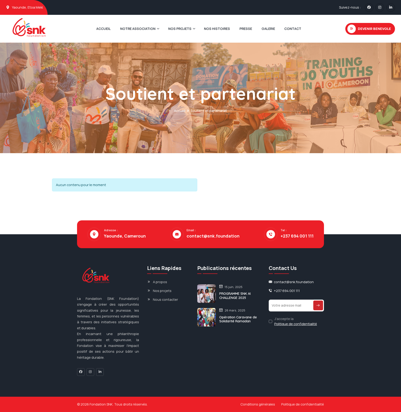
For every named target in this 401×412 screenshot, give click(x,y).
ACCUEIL (103, 28)
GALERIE (268, 28)
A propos (160, 282)
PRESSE (245, 28)
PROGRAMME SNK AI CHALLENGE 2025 (235, 296)
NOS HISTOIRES (217, 28)
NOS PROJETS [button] (179, 28)
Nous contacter (165, 299)
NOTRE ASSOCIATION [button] (137, 28)
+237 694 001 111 (297, 236)
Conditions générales (257, 404)
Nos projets (162, 290)
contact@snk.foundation (213, 236)
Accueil (179, 110)
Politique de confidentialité (295, 324)
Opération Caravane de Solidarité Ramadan (238, 319)
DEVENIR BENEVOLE (374, 28)
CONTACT (292, 28)
